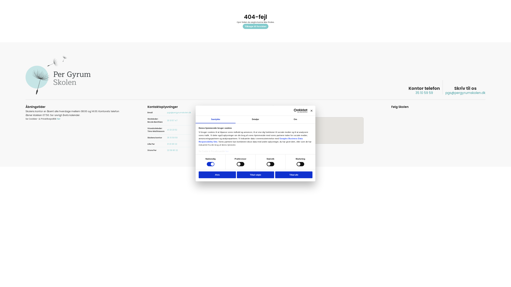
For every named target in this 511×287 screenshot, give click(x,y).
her (227, 151)
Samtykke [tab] (215, 119)
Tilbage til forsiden (255, 26)
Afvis (217, 175)
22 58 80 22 (172, 150)
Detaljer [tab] (255, 119)
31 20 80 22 (172, 144)
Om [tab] (295, 119)
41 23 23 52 (172, 129)
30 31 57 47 (172, 120)
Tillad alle (293, 175)
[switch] (240, 164)
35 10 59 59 (424, 93)
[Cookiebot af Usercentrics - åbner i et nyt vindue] (295, 111)
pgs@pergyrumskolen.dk (465, 93)
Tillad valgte (255, 175)
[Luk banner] (311, 111)
